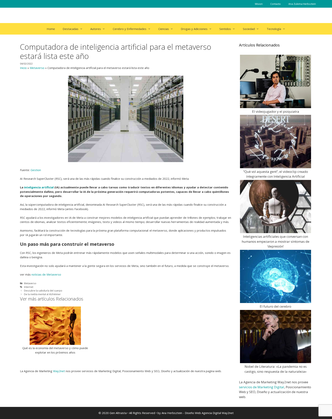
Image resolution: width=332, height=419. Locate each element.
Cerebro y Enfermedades (129, 29)
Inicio (23, 68)
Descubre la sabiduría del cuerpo (43, 290)
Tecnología (274, 29)
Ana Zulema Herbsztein (302, 4)
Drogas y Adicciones (194, 29)
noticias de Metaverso (46, 274)
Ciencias (163, 29)
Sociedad (249, 29)
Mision (259, 4)
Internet (28, 287)
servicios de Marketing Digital (261, 387)
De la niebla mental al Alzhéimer (42, 294)
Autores (95, 29)
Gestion (36, 170)
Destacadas (70, 29)
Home (51, 29)
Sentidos (225, 29)
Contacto (275, 4)
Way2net (59, 371)
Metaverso (37, 68)
